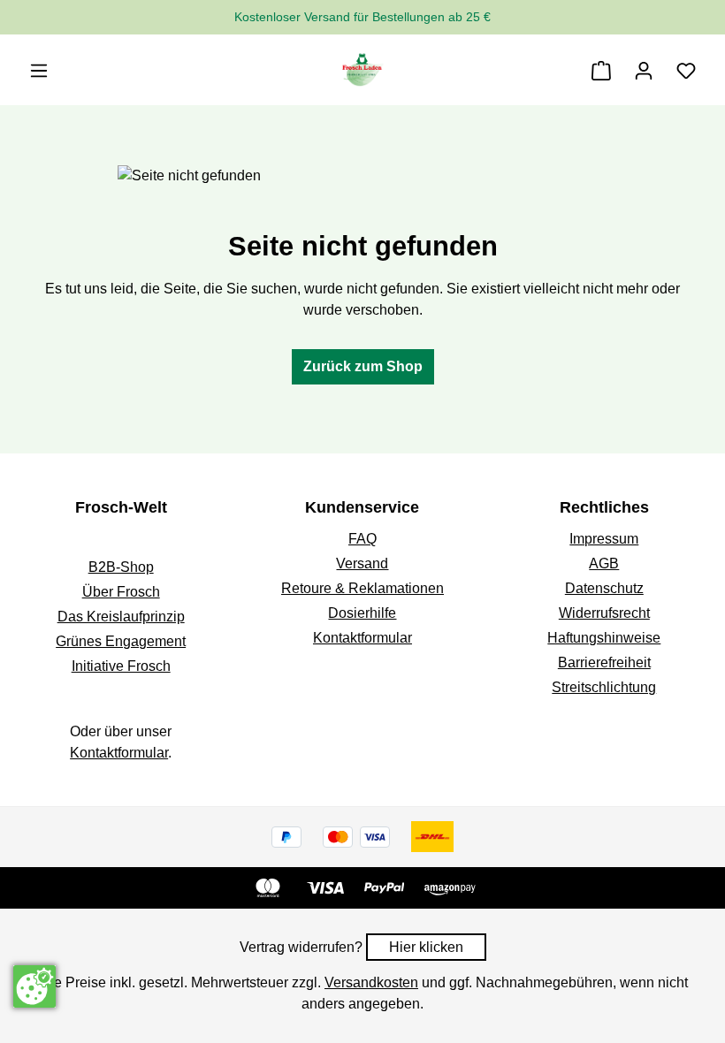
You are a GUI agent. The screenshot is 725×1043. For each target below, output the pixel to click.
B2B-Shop (121, 567)
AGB (604, 563)
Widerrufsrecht (604, 612)
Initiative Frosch (121, 666)
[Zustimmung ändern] (34, 986)
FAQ (362, 538)
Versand (362, 563)
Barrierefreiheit (604, 662)
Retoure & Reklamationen (362, 588)
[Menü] (39, 70)
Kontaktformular (119, 752)
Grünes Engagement (121, 641)
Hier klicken (426, 947)
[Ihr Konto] (643, 70)
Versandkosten (371, 982)
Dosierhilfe (362, 612)
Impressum (603, 538)
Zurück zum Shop (363, 366)
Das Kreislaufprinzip (121, 616)
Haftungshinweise (603, 637)
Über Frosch (121, 591)
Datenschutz (604, 588)
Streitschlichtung (604, 687)
